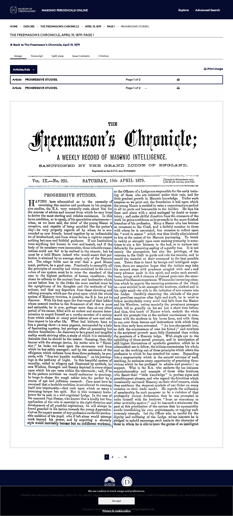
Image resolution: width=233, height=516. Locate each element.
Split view (58, 56)
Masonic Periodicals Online (65, 10)
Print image (215, 69)
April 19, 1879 (93, 26)
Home (14, 26)
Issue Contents (81, 56)
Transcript (37, 56)
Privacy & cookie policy (116, 511)
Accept (116, 501)
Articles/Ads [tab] (21, 69)
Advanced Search (207, 10)
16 (125, 457)
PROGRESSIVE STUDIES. (41, 79)
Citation (103, 56)
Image (18, 56)
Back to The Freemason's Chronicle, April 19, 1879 (46, 44)
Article (16, 79)
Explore (183, 10)
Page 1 (111, 26)
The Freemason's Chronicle (59, 26)
